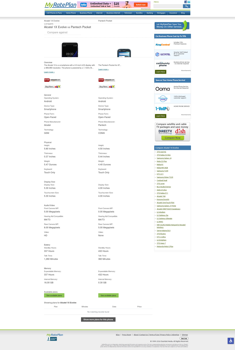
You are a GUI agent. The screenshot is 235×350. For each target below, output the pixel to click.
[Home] (64, 335)
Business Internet (113, 13)
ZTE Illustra (161, 234)
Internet (99, 13)
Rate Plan (60, 4)
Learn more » (49, 72)
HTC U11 (160, 174)
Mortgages (161, 13)
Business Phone (86, 13)
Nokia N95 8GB (162, 168)
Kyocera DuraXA (163, 199)
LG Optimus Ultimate (164, 218)
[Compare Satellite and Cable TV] (172, 132)
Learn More (160, 72)
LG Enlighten (161, 240)
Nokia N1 (160, 165)
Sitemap (185, 335)
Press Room (126, 335)
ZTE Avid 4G (161, 152)
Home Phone (71, 13)
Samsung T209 (162, 171)
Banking (150, 13)
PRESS (156, 2)
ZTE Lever (161, 184)
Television (128, 13)
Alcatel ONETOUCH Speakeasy (168, 209)
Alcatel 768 (161, 196)
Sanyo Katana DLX (163, 231)
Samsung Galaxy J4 (164, 158)
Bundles (139, 13)
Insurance (173, 13)
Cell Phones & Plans (54, 13)
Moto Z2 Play (162, 161)
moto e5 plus (162, 190)
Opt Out (184, 338)
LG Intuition (161, 212)
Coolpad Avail (162, 180)
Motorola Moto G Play (165, 246)
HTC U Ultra (161, 237)
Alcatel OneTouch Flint (165, 203)
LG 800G (160, 222)
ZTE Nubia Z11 (162, 193)
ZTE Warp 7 (161, 243)
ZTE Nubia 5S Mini (163, 155)
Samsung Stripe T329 (165, 177)
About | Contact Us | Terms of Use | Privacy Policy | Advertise (156, 335)
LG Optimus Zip (162, 215)
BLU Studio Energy (164, 187)
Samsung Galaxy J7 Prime (166, 206)
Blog (183, 13)
